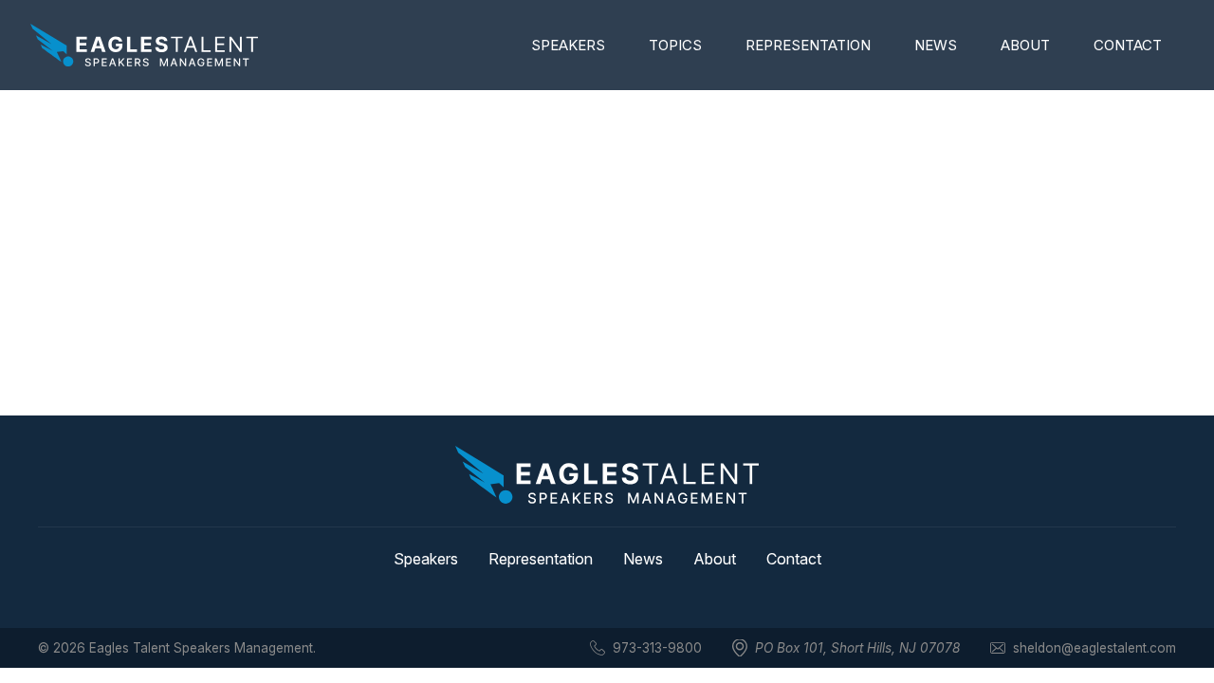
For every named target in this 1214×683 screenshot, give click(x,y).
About (1025, 45)
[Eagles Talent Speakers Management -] (144, 45)
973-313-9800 (657, 647)
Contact (1128, 45)
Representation (808, 45)
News (935, 45)
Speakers (568, 45)
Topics (675, 45)
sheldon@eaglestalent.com (1094, 647)
